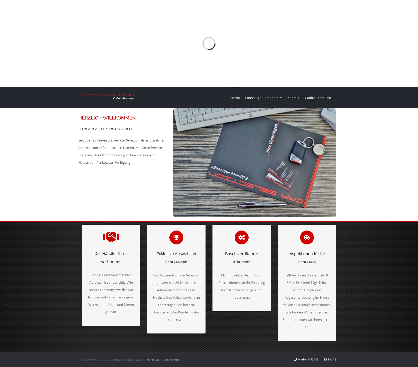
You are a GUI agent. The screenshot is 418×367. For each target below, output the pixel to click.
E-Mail (331, 359)
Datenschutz (171, 360)
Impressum (153, 360)
